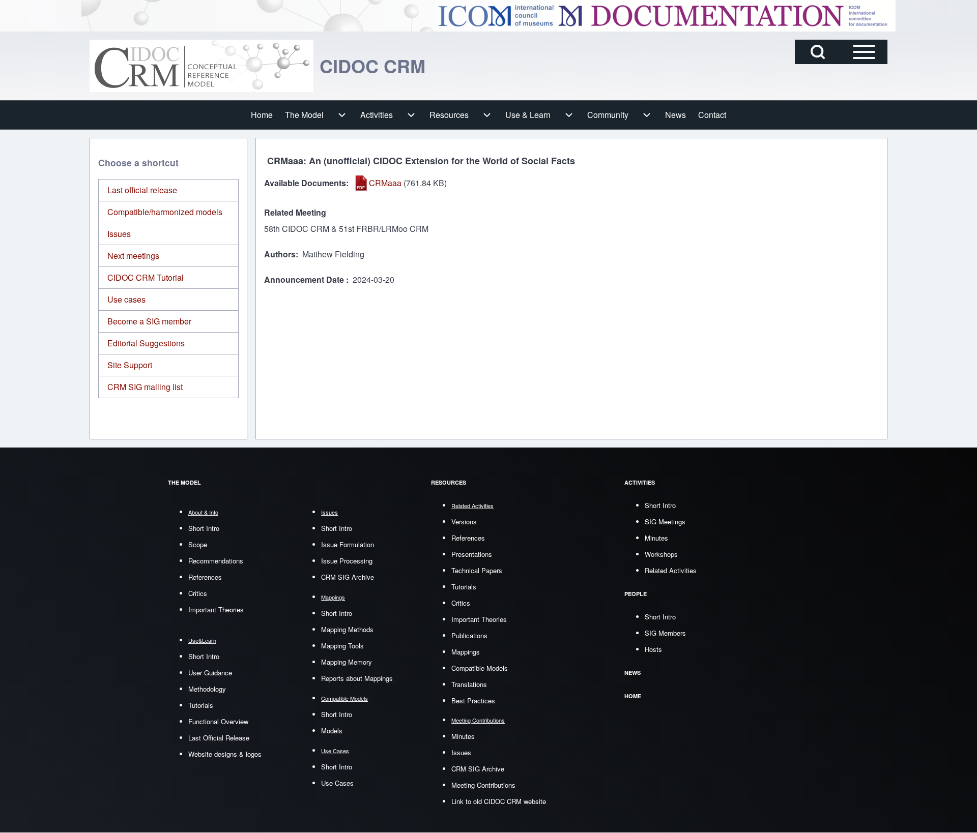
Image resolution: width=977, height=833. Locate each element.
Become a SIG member (149, 321)
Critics (197, 593)
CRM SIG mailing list (145, 387)
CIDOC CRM (372, 65)
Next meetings (133, 255)
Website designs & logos (225, 754)
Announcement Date (305, 279)
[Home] (201, 66)
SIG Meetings (665, 521)
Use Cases (337, 783)
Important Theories (216, 609)
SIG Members (665, 633)
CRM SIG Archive (347, 577)
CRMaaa (385, 183)
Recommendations (215, 561)
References (205, 577)
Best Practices (473, 700)
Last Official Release (218, 737)
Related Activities (671, 570)
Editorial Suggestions (146, 343)
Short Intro (203, 528)
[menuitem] (262, 115)
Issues (119, 234)
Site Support (129, 365)
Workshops (661, 554)
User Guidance (210, 672)
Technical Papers (476, 570)
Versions (464, 521)
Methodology (207, 689)
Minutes (463, 736)
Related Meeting (295, 212)
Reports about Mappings (357, 678)
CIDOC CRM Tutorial (145, 277)
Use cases (126, 299)
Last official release (142, 190)
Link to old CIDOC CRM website (498, 801)
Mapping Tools (342, 645)
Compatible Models (479, 668)
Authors (280, 254)
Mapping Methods (347, 629)
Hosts (653, 649)
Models (331, 730)
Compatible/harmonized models (164, 212)
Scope (197, 544)
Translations (469, 684)
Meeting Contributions (483, 785)
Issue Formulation (347, 544)
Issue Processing (346, 561)
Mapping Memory (346, 662)
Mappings (465, 652)
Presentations (471, 554)
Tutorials (200, 705)
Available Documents (305, 183)
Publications (469, 635)
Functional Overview (218, 721)
